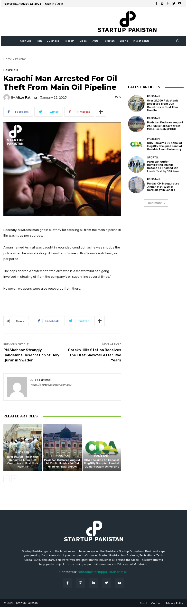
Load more (154, 203)
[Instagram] (162, 4)
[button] (178, 41)
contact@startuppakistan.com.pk (102, 572)
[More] (101, 112)
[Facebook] (156, 4)
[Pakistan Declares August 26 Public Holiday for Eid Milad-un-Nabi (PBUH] (62, 447)
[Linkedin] (168, 4)
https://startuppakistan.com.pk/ (50, 385)
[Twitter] (174, 4)
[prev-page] (6, 479)
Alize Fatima (26, 97)
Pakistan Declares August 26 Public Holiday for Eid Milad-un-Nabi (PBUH (62, 463)
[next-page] (14, 479)
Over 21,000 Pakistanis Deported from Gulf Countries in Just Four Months (22, 461)
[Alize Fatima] (7, 97)
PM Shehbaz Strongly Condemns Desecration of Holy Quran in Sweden (31, 355)
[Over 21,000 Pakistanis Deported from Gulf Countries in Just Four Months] (22, 447)
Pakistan (21, 59)
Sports (152, 157)
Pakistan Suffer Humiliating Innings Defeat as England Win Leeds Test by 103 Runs (163, 166)
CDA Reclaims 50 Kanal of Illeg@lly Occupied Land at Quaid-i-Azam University (102, 463)
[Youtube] (180, 4)
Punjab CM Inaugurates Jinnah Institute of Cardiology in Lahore (163, 187)
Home (7, 59)
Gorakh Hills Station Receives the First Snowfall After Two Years (94, 355)
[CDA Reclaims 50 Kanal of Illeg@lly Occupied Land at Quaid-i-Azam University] (102, 447)
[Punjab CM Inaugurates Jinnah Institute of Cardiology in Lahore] (136, 184)
